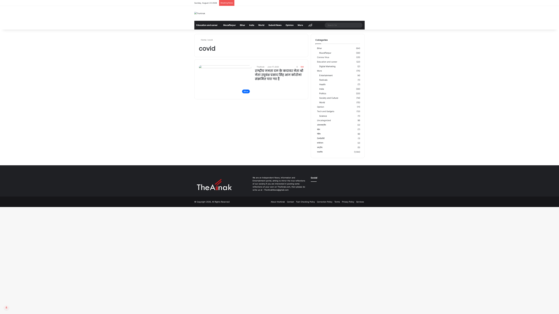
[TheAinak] (199, 13)
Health (322, 84)
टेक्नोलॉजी (320, 138)
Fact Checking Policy (305, 202)
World (261, 25)
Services (360, 202)
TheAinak (261, 67)
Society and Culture (328, 98)
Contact (290, 202)
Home (203, 40)
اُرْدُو (310, 25)
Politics (322, 93)
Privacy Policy (348, 202)
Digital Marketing (327, 66)
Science (323, 116)
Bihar (242, 25)
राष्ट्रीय (319, 147)
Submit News (275, 25)
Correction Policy (324, 202)
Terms (337, 202)
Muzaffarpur (229, 25)
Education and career (207, 25)
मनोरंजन (320, 143)
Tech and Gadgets (325, 111)
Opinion (290, 25)
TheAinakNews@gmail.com (276, 190)
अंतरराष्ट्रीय (321, 125)
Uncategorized (324, 120)
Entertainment (326, 75)
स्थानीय (320, 152)
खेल (318, 129)
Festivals (323, 80)
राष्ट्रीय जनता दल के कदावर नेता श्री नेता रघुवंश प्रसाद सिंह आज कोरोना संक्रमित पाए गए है (279, 75)
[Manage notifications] (6, 307)
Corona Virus (323, 57)
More (300, 25)
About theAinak (278, 202)
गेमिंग (319, 134)
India (251, 25)
